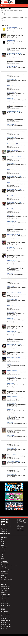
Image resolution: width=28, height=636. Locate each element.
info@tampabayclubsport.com (6, 526)
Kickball (2, 545)
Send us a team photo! (6, 605)
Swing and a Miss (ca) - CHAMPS (14, 156)
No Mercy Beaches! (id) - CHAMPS (14, 53)
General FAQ (4, 590)
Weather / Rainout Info (6, 586)
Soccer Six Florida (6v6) (6, 579)
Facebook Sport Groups (6, 569)
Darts (2, 556)
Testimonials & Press (5, 624)
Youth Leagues (4, 573)
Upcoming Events (5, 564)
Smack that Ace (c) (11, 40)
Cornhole (3, 552)
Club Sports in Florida (6, 626)
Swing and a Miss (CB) (11, 163)
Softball (2, 541)
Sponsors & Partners (5, 615)
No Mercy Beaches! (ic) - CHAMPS (14, 34)
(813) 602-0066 (4, 531)
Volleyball (4, 5)
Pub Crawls (3, 577)
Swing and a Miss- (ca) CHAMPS (13, 234)
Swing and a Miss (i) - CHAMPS (13, 357)
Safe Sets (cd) (10, 72)
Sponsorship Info (4, 622)
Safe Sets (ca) (10, 60)
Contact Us (3, 613)
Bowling (2, 550)
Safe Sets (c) (10, 409)
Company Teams (4, 567)
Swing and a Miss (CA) (11, 435)
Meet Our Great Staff (5, 618)
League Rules (4, 592)
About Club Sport (4, 611)
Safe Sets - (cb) (10, 228)
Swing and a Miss (10, 208)
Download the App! (5, 588)
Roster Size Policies (5, 594)
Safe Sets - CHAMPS (11, 390)
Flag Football (4, 547)
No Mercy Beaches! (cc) (12, 66)
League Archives (4, 603)
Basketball (3, 549)
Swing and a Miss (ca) (11, 79)
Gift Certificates (4, 581)
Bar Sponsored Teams (6, 616)
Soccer (2, 539)
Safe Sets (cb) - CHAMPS (12, 150)
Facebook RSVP (4, 575)
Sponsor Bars (4, 628)
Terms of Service (19, 528)
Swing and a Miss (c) (11, 377)
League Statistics (4, 598)
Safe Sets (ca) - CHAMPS (12, 351)
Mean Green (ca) (10, 247)
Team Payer (3, 599)
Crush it (9, 364)
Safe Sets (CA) (10, 169)
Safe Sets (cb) (10, 47)
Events (2, 558)
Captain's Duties (4, 601)
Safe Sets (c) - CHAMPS (12, 370)
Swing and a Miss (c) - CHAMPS (13, 461)
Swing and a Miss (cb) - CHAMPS (14, 176)
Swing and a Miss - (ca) (12, 299)
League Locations (5, 596)
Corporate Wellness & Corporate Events (10, 565)
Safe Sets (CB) (10, 441)
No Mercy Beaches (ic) (12, 27)
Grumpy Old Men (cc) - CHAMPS (13, 111)
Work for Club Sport (5, 620)
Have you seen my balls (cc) (13, 143)
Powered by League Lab (20, 530)
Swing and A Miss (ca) (11, 260)
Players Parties (4, 571)
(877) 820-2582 (4, 529)
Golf (2, 554)
